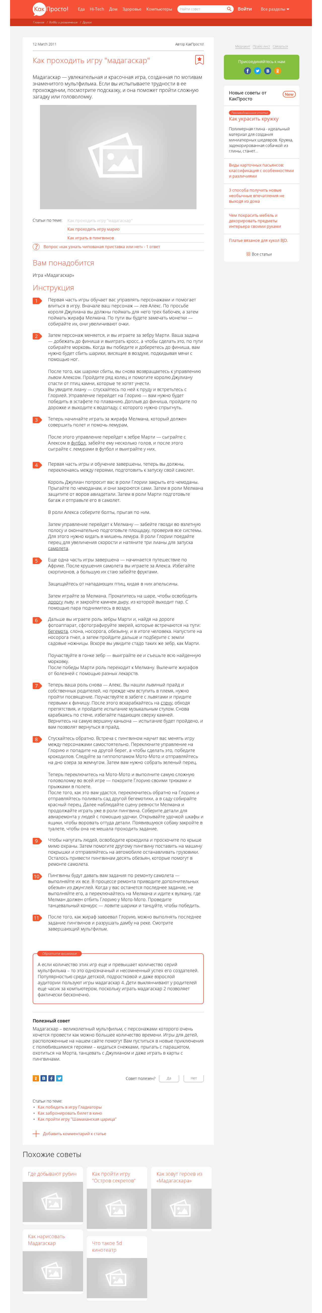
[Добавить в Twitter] (59, 1078)
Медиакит (242, 46)
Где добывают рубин (52, 1173)
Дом (113, 9)
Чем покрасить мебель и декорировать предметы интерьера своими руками (255, 220)
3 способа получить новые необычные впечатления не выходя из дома (256, 195)
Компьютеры (159, 9)
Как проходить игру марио (93, 229)
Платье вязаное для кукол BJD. (258, 240)
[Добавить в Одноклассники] (36, 1078)
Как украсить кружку (253, 118)
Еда (81, 9)
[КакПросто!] (50, 9)
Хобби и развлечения (63, 22)
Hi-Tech (97, 9)
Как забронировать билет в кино (70, 1113)
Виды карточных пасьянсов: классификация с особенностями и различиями (261, 170)
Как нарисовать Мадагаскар (46, 1239)
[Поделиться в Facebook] (51, 1078)
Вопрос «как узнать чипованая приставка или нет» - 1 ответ (102, 246)
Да (169, 1078)
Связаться (280, 46)
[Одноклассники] (277, 70)
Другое (87, 22)
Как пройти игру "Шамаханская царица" (77, 1119)
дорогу (55, 602)
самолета (58, 548)
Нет (194, 1078)
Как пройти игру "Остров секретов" (114, 1177)
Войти (245, 9)
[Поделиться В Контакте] (44, 1078)
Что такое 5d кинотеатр (107, 1246)
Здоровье (132, 9)
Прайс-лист (261, 46)
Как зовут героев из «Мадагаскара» (179, 1177)
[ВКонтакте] (267, 70)
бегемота (58, 631)
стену (166, 703)
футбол (78, 443)
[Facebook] (247, 70)
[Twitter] (257, 70)
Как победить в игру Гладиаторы (70, 1107)
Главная (38, 22)
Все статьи (262, 254)
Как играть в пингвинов (90, 238)
